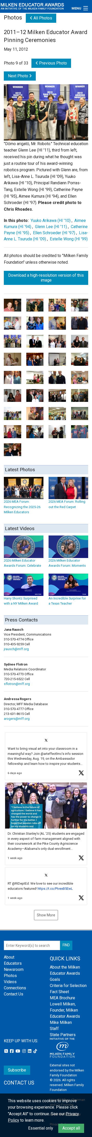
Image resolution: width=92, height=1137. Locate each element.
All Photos (42, 18)
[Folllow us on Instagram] (24, 1051)
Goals (55, 979)
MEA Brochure (62, 997)
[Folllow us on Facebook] (12, 1051)
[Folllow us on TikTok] (35, 1051)
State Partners (63, 1034)
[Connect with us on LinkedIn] (30, 1051)
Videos (10, 981)
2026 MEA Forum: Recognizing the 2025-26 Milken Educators (22, 507)
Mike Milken (61, 1022)
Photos (10, 975)
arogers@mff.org (17, 719)
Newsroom (14, 969)
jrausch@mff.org (16, 649)
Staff (54, 1028)
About (9, 957)
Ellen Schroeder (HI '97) (54, 232)
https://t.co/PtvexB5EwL (55, 889)
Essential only (40, 1128)
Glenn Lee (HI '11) (51, 226)
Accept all (71, 1128)
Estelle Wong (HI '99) (69, 239)
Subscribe (17, 1070)
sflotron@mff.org (17, 684)
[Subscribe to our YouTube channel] (18, 1051)
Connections (15, 987)
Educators (13, 963)
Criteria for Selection (68, 985)
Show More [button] (46, 915)
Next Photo (18, 75)
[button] (46, 756)
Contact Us (13, 994)
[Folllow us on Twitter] (6, 1051)
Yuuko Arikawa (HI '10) (51, 220)
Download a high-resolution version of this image (46, 278)
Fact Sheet (59, 991)
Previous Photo (52, 63)
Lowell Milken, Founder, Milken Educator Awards (65, 1010)
